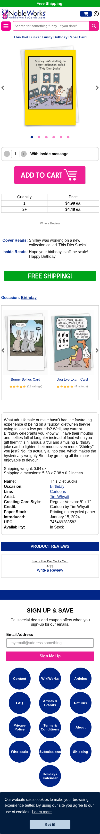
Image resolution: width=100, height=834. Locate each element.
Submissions (50, 752)
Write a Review (50, 223)
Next (95, 87)
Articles (80, 679)
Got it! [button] (50, 824)
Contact (19, 679)
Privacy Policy (20, 727)
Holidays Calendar (50, 776)
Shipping (80, 752)
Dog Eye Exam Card (72, 379)
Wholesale (19, 752)
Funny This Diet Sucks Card (50, 561)
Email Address (19, 635)
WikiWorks (50, 679)
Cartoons (58, 491)
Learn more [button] (42, 812)
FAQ (19, 703)
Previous (4, 87)
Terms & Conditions (50, 727)
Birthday (29, 298)
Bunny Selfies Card (25, 379)
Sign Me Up (50, 656)
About (80, 727)
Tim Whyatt (59, 497)
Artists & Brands (50, 703)
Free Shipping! (50, 3)
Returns (80, 703)
